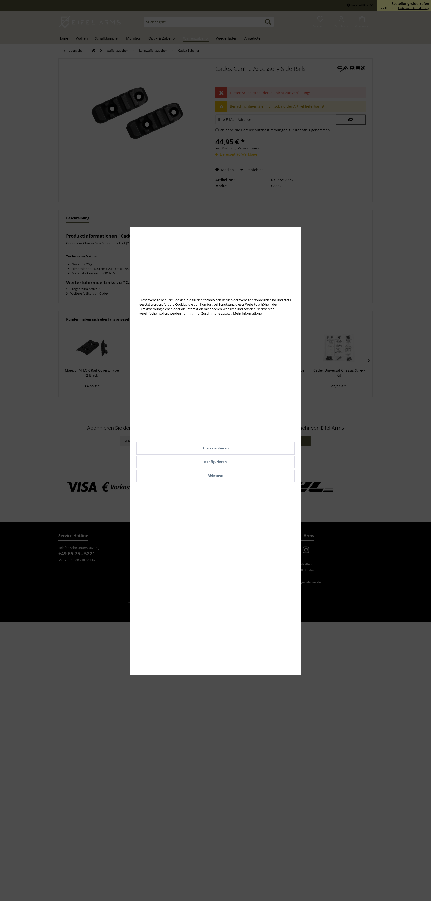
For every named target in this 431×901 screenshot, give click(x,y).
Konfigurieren (215, 461)
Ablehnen (215, 475)
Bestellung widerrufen (410, 3)
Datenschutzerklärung (413, 8)
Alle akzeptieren (215, 448)
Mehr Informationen (248, 313)
